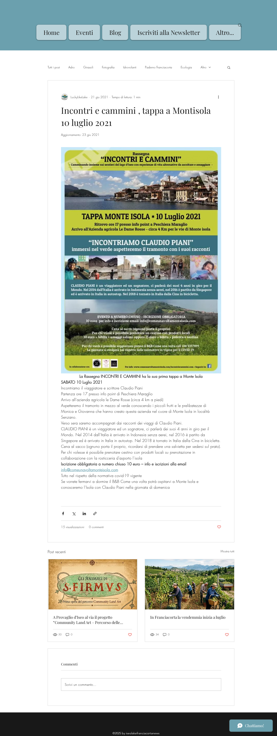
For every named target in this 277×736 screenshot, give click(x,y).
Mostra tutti (227, 551)
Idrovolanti (129, 67)
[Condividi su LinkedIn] (84, 513)
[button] (229, 67)
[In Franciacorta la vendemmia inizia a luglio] (189, 584)
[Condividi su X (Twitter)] (74, 513)
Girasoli (88, 67)
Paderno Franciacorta (158, 67)
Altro (203, 67)
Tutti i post (54, 67)
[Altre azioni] (218, 97)
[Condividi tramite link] (95, 513)
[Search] (240, 25)
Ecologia (186, 67)
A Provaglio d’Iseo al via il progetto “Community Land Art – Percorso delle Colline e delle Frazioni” (86, 620)
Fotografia (108, 67)
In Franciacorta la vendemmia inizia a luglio (187, 617)
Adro (71, 67)
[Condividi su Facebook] (63, 513)
